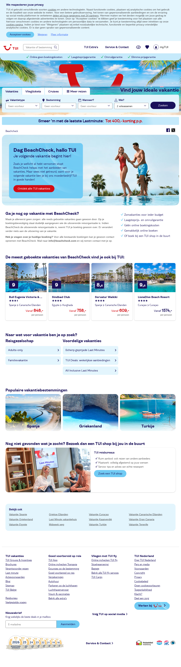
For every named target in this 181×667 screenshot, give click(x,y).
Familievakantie (18, 360)
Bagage (95, 568)
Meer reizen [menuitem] (78, 91)
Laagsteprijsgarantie (83, 57)
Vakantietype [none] (17, 100)
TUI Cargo (96, 577)
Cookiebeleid (141, 581)
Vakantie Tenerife (138, 524)
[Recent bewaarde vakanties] (147, 47)
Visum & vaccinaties (59, 593)
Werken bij (145, 605)
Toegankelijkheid (143, 589)
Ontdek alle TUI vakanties (34, 188)
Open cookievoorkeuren (147, 585)
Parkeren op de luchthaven (62, 585)
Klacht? (138, 593)
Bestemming (53, 100)
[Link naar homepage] (11, 47)
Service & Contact (98, 643)
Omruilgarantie (113, 57)
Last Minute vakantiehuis (63, 519)
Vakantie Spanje (18, 514)
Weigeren (42, 34)
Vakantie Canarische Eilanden (145, 514)
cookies (52, 9)
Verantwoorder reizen (17, 568)
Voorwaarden (141, 568)
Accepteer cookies (20, 34)
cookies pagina (14, 24)
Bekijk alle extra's (57, 598)
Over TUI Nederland (145, 560)
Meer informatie (59, 34)
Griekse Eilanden (58, 514)
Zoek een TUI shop (110, 473)
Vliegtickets (33, 91)
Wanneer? (88, 100)
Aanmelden (68, 624)
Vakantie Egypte (18, 524)
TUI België (10, 589)
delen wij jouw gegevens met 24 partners (76, 15)
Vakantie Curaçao (99, 514)
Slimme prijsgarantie (143, 57)
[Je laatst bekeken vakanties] (138, 47)
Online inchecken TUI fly (104, 560)
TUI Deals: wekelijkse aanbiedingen (87, 360)
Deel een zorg (141, 598)
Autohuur (53, 581)
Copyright (139, 572)
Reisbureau (11, 598)
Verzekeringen (55, 577)
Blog (7, 581)
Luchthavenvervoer (58, 589)
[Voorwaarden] (166, 642)
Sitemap (9, 585)
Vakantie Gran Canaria (141, 519)
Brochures (10, 564)
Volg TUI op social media (108, 614)
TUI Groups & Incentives (18, 560)
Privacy (138, 577)
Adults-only (15, 350)
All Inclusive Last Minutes (81, 370)
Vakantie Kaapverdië (100, 519)
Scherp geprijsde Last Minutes (85, 350)
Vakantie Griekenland (21, 519)
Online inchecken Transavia (62, 564)
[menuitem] (165, 47)
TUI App (52, 560)
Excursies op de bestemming (63, 568)
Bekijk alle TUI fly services (105, 572)
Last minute (11, 572)
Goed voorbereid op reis (61, 572)
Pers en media (142, 564)
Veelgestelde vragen (16, 602)
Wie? (121, 100)
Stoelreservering (100, 564)
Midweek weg (56, 524)
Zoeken (163, 105)
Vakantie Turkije (98, 524)
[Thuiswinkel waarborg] (145, 642)
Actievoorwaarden (15, 577)
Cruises (53, 91)
